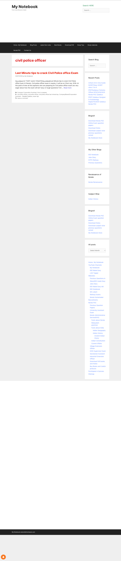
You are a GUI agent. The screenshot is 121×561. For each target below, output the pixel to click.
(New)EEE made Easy (97, 281)
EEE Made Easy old (97, 286)
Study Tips (80, 45)
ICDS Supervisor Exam (98, 351)
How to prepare (42, 92)
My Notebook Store (95, 138)
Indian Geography (99, 330)
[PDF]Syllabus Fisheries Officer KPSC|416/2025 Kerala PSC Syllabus (96, 92)
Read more (67, 88)
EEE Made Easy (95, 270)
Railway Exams (95, 294)
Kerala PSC (17, 50)
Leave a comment (22, 98)
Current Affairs (96, 343)
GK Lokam (93, 292)
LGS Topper (94, 273)
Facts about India (97, 328)
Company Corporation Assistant (27, 92)
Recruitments (93, 300)
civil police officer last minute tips (49, 94)
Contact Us (27, 50)
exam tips (36, 96)
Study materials (92, 45)
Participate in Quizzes (96, 371)
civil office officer (22, 94)
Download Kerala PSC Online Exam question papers (96, 123)
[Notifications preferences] (3, 557)
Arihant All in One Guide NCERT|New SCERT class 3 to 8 (96, 85)
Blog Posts (33, 45)
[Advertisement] (60, 29)
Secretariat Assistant (97, 354)
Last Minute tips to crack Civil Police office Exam (46, 73)
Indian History (93, 199)
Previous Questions (95, 163)
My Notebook (25, 6)
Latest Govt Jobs (45, 45)
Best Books (57, 45)
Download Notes (94, 128)
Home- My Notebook (20, 45)
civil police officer (33, 94)
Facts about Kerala (98, 320)
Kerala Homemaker (96, 297)
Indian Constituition (98, 341)
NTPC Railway (93, 160)
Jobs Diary (92, 157)
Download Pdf (69, 45)
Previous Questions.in (97, 278)
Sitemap (91, 374)
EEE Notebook (93, 155)
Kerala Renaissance (95, 182)
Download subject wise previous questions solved (96, 133)
